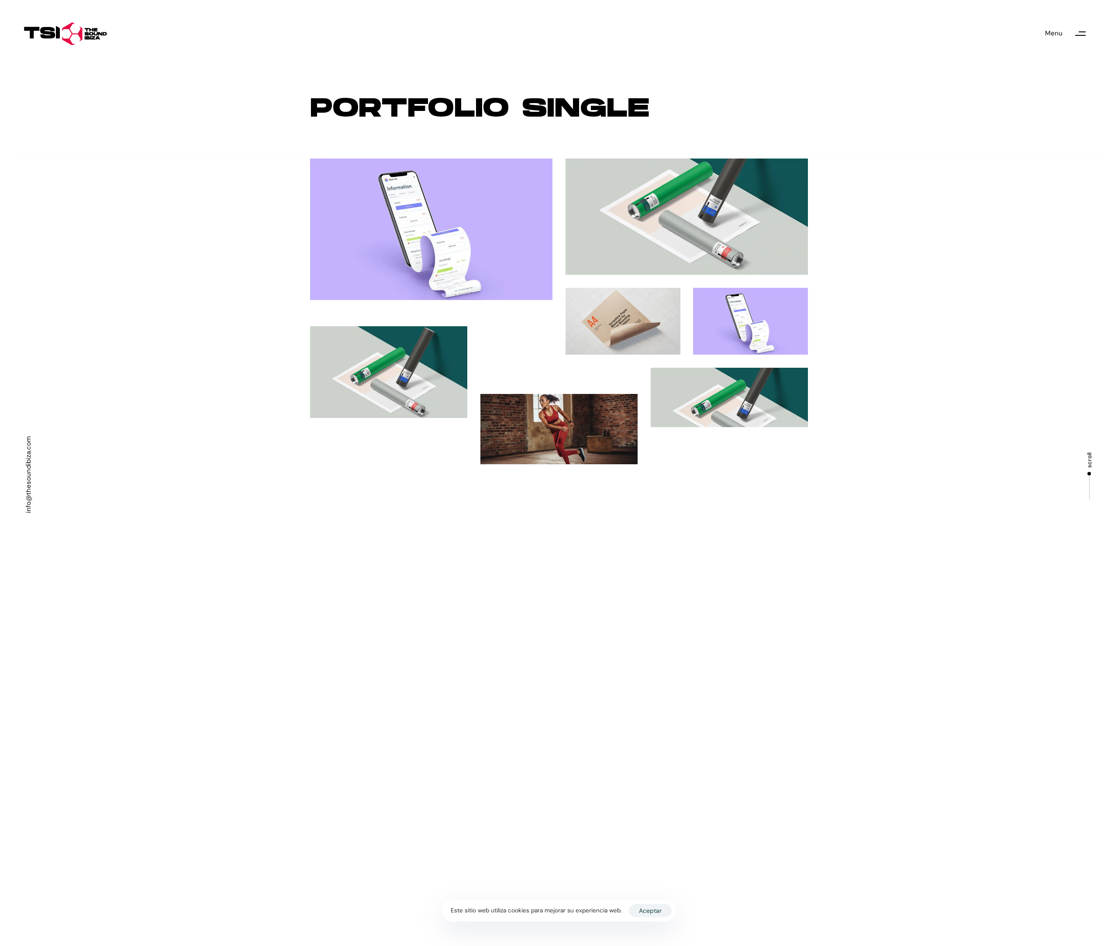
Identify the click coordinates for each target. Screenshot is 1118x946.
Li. (886, 624)
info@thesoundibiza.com (28, 474)
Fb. (856, 624)
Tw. (826, 624)
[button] (1069, 33)
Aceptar (650, 911)
